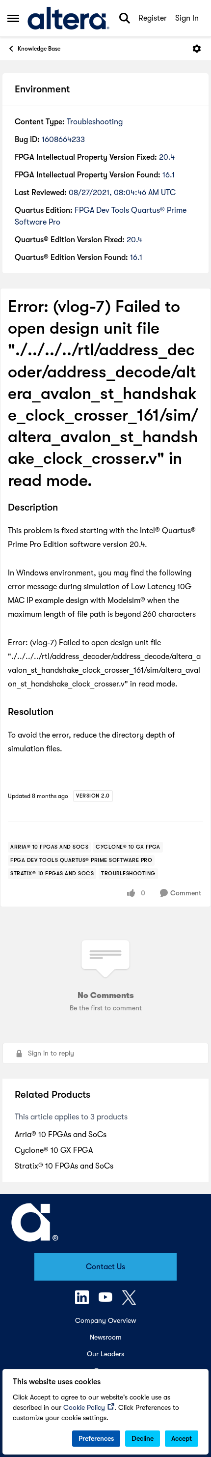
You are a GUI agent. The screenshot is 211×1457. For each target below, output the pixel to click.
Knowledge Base (39, 48)
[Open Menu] (197, 49)
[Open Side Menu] (13, 18)
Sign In (187, 18)
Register (152, 18)
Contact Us (105, 1266)
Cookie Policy (84, 1407)
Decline (143, 1438)
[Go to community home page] (68, 18)
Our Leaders (105, 1354)
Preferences (96, 1438)
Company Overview (105, 1320)
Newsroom (106, 1337)
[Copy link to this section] (65, 508)
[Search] (125, 18)
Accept (181, 1438)
